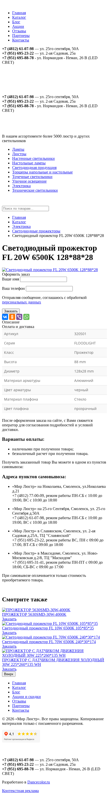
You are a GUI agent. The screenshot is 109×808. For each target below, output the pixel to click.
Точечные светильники (32, 176)
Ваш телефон (13, 288)
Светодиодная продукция (34, 167)
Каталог (19, 17)
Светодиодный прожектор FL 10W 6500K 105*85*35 (48, 628)
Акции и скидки (26, 696)
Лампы (18, 149)
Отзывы (19, 31)
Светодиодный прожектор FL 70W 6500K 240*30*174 (49, 642)
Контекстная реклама (20, 791)
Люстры (19, 154)
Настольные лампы (29, 163)
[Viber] (19, 317)
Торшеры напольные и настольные (42, 172)
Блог (16, 22)
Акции (18, 26)
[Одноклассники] (12, 317)
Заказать (11, 311)
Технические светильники (35, 190)
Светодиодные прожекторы (36, 231)
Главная (19, 13)
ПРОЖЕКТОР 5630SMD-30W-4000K (34, 614)
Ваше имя (10, 279)
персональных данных (21, 302)
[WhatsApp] (26, 317)
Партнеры (21, 35)
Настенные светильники (33, 158)
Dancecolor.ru (38, 782)
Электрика (21, 186)
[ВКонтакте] (5, 317)
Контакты (20, 40)
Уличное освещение (29, 181)
